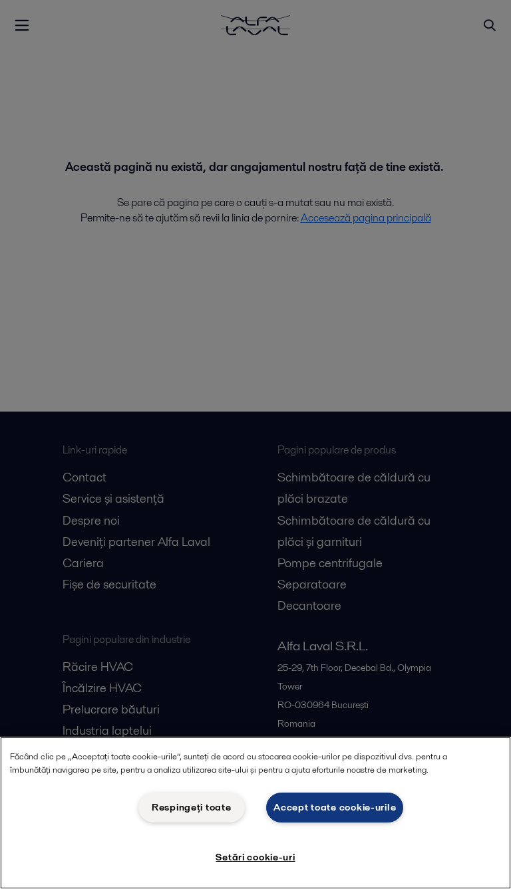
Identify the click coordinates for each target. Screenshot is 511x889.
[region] (255, 813)
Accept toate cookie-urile (334, 807)
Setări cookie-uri (255, 857)
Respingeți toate (192, 807)
